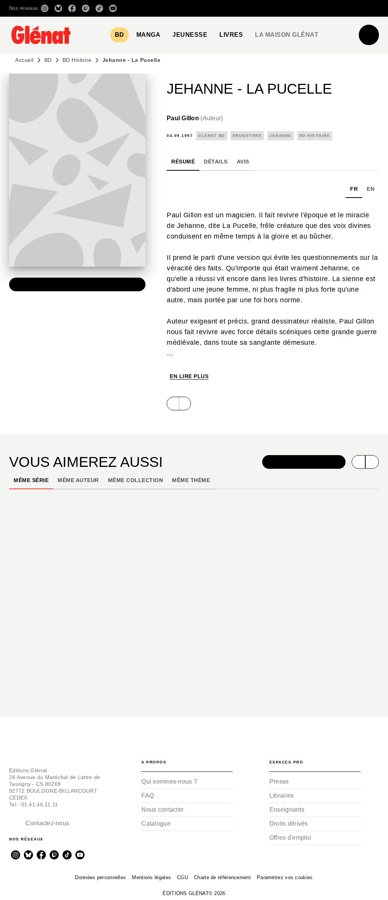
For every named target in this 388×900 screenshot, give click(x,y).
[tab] (119, 34)
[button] (272, 8)
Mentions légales (151, 877)
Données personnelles (100, 877)
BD (48, 60)
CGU (182, 877)
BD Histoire (77, 60)
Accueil (24, 60)
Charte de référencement (222, 877)
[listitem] (45, 8)
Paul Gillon (195, 118)
